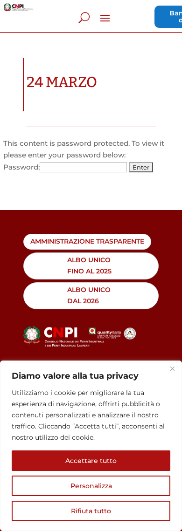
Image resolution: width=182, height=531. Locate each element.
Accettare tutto (91, 460)
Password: (21, 167)
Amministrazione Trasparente (87, 241)
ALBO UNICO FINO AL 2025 (89, 265)
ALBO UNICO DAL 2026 (89, 295)
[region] (91, 446)
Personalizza (91, 486)
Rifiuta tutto (91, 511)
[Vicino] (172, 368)
